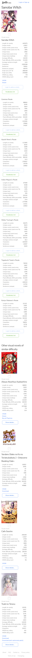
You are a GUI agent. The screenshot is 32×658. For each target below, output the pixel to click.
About (4, 652)
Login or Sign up (24, 2)
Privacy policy (25, 652)
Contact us (16, 652)
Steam (4, 83)
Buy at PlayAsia (7, 418)
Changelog (21, 656)
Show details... (10, 422)
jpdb (5, 2)
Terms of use (11, 656)
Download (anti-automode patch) (12, 640)
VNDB (4, 80)
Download (5, 491)
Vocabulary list (10, 92)
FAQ (9, 652)
